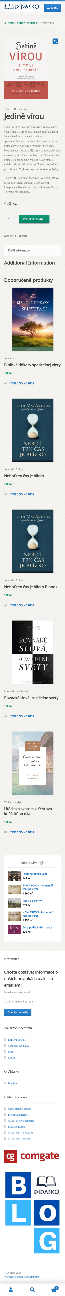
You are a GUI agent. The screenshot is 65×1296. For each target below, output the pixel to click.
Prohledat (32, 1290)
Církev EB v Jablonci (19, 1138)
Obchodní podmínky (18, 1045)
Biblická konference (18, 1114)
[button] (55, 41)
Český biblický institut (19, 1108)
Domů (11, 23)
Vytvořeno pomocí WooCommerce (21, 1276)
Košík (11, 1051)
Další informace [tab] (19, 250)
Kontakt (12, 1057)
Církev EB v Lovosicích (20, 1132)
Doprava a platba (16, 1039)
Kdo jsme (13, 1083)
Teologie (32, 23)
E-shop (21, 23)
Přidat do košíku (34, 219)
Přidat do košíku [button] (21, 383)
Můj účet (11, 1290)
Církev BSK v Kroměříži (21, 1120)
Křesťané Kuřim (16, 1126)
